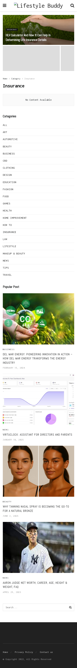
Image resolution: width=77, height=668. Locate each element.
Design (7, 175)
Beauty (7, 146)
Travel (7, 274)
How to (7, 225)
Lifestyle (9, 246)
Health (7, 210)
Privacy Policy (24, 652)
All (5, 125)
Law (5, 239)
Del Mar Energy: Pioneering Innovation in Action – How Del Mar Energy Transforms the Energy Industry (38, 358)
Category (15, 79)
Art (5, 132)
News (6, 260)
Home (5, 79)
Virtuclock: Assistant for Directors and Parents (37, 435)
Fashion (8, 189)
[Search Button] (70, 607)
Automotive (10, 139)
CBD (5, 160)
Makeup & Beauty (14, 253)
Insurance (12, 29)
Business (9, 153)
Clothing (9, 167)
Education (9, 182)
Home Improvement (15, 218)
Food (6, 196)
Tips (6, 267)
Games (6, 203)
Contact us (46, 652)
